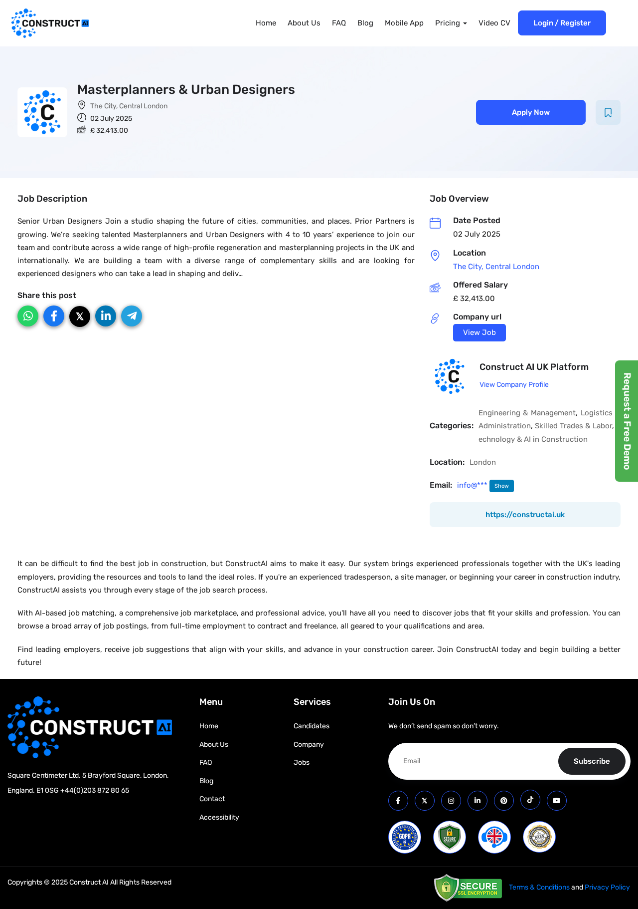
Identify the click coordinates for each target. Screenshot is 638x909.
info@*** (473, 485)
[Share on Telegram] (131, 315)
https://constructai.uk (525, 514)
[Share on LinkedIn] (105, 315)
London (483, 462)
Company (309, 744)
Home (266, 22)
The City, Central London (128, 106)
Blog (365, 22)
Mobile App (404, 22)
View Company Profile (514, 384)
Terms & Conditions (539, 887)
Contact (212, 799)
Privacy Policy (607, 887)
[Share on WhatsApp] (27, 315)
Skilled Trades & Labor (573, 425)
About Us (304, 22)
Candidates (311, 726)
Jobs (302, 762)
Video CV (494, 22)
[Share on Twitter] (79, 316)
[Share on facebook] (53, 315)
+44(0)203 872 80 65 (94, 790)
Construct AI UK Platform (534, 366)
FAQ (339, 22)
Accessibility (219, 817)
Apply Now (531, 112)
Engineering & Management (527, 412)
